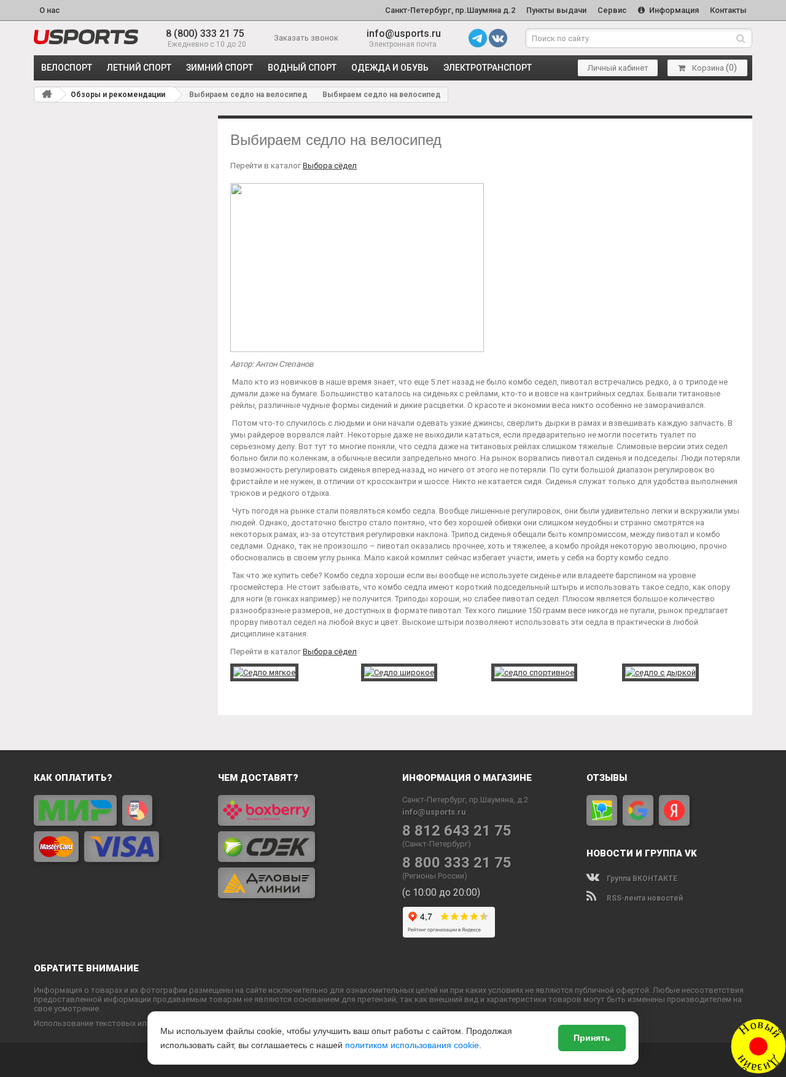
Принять (592, 1038)
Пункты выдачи (556, 10)
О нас (49, 10)
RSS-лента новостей (644, 898)
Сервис (612, 10)
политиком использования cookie (412, 1045)
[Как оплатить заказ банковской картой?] (117, 828)
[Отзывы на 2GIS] (601, 810)
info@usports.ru (404, 33)
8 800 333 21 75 (457, 863)
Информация (673, 10)
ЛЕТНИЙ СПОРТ (139, 67)
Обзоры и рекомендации (118, 94)
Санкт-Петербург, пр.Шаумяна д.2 (450, 10)
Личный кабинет (618, 67)
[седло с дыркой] (660, 671)
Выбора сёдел (330, 651)
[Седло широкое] (399, 671)
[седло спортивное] (534, 671)
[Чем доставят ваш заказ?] (301, 846)
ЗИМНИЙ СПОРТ (219, 67)
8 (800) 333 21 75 (205, 33)
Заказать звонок (306, 37)
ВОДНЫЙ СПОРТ (302, 67)
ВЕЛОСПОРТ (66, 67)
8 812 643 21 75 (457, 831)
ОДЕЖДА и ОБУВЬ (390, 67)
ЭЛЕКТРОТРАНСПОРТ (487, 67)
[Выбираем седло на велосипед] (86, 37)
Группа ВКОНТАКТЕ (641, 878)
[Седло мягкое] (264, 671)
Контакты (728, 10)
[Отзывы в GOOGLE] (638, 810)
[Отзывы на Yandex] (674, 810)
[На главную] (46, 94)
